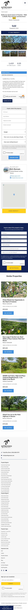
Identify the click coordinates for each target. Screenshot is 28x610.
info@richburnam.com (17, 178)
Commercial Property (5, 544)
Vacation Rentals (4, 555)
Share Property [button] (14, 211)
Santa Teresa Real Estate (6, 484)
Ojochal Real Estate (5, 520)
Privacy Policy (13, 147)
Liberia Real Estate (4, 515)
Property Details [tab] (5, 72)
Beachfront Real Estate (5, 542)
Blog (2, 560)
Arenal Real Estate (4, 497)
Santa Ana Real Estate (5, 468)
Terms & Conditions (5, 147)
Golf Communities (4, 545)
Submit (10, 583)
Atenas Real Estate (4, 495)
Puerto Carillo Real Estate (6, 526)
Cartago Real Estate (5, 503)
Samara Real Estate (5, 472)
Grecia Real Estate (4, 506)
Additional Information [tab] (7, 75)
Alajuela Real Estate (5, 499)
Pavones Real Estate (5, 488)
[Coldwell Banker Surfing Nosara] (7, 5)
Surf (2, 550)
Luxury (2, 553)
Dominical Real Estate (5, 470)
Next (26, 44)
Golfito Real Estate (4, 510)
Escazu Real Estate (4, 466)
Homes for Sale (4, 533)
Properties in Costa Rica (5, 531)
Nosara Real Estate (4, 477)
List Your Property (4, 565)
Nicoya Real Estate (4, 519)
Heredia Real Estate (5, 512)
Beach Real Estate (4, 540)
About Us (3, 558)
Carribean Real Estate (5, 501)
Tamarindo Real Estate (5, 465)
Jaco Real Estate (4, 474)
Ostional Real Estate (5, 491)
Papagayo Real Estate (5, 524)
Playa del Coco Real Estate (6, 475)
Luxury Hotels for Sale (5, 538)
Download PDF (7, 100)
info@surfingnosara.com (8, 455)
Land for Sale (3, 536)
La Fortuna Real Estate (5, 486)
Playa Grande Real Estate (6, 482)
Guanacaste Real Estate (5, 508)
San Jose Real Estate (5, 490)
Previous (2, 44)
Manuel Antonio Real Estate (6, 481)
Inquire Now (14, 157)
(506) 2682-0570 (15, 176)
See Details (8, 313)
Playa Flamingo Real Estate (6, 479)
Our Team (3, 562)
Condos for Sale (4, 535)
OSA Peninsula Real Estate (6, 522)
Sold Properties (4, 567)
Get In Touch (14, 268)
